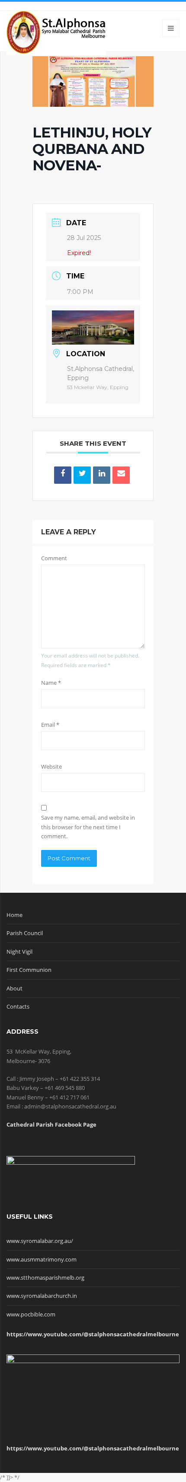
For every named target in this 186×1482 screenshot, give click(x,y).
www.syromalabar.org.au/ (39, 1241)
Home (14, 915)
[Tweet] (82, 475)
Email (50, 724)
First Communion (28, 970)
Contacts (17, 1006)
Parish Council (24, 933)
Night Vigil (19, 951)
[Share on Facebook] (62, 475)
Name (51, 683)
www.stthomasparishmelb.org (45, 1277)
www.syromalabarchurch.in (41, 1296)
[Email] (121, 475)
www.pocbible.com (30, 1314)
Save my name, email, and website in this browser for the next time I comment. (88, 827)
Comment (54, 558)
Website (51, 766)
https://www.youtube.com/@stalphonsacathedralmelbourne (92, 1334)
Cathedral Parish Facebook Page (51, 1124)
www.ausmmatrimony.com (41, 1259)
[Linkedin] (101, 475)
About (14, 988)
